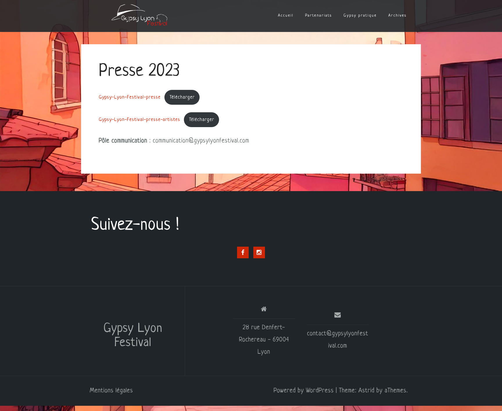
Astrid (366, 390)
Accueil (285, 15)
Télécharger (182, 97)
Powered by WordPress (304, 390)
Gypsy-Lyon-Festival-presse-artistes (139, 119)
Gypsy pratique (360, 15)
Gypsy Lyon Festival (132, 336)
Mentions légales (111, 390)
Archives (397, 15)
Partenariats (318, 15)
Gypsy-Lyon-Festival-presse (130, 97)
